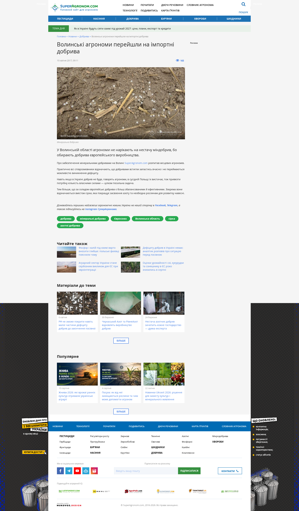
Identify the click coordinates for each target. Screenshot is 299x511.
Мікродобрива (220, 436)
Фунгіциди (65, 447)
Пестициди (65, 18)
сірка (172, 218)
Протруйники (97, 441)
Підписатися (189, 470)
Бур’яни (166, 18)
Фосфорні (187, 441)
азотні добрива (70, 225)
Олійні (124, 447)
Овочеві (155, 441)
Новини (128, 5)
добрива (65, 218)
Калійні (185, 447)
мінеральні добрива (93, 218)
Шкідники (234, 18)
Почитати (147, 5)
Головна (61, 36)
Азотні (185, 436)
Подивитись (149, 10)
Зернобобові (128, 441)
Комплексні (188, 452)
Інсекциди (65, 452)
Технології (130, 10)
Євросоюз (120, 218)
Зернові (125, 436)
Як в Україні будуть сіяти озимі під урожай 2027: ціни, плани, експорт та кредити (122, 28)
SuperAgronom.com (136, 163)
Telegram (172, 205)
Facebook (160, 205)
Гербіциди (65, 441)
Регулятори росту (99, 436)
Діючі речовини (172, 5)
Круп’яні (125, 452)
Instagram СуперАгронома (100, 209)
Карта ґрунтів (170, 10)
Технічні (155, 436)
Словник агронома (200, 5)
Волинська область (147, 218)
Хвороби (200, 18)
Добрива (132, 18)
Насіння (99, 18)
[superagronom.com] (74, 8)
